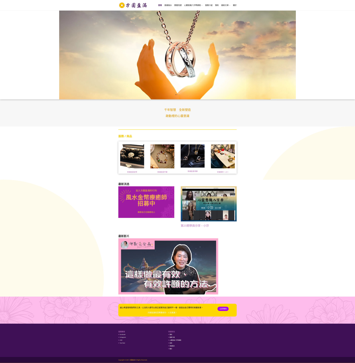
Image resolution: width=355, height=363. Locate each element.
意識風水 (168, 5)
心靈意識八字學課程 (192, 5)
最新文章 (225, 5)
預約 (217, 5)
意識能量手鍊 (162, 172)
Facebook (122, 334)
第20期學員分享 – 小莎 (195, 225)
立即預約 (223, 309)
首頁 (160, 5)
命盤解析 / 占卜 (223, 172)
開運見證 (178, 5)
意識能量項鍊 (193, 171)
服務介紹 (209, 5)
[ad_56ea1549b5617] (177, 98)
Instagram (123, 337)
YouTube (122, 343)
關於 (235, 5)
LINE (121, 340)
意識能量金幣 (132, 172)
